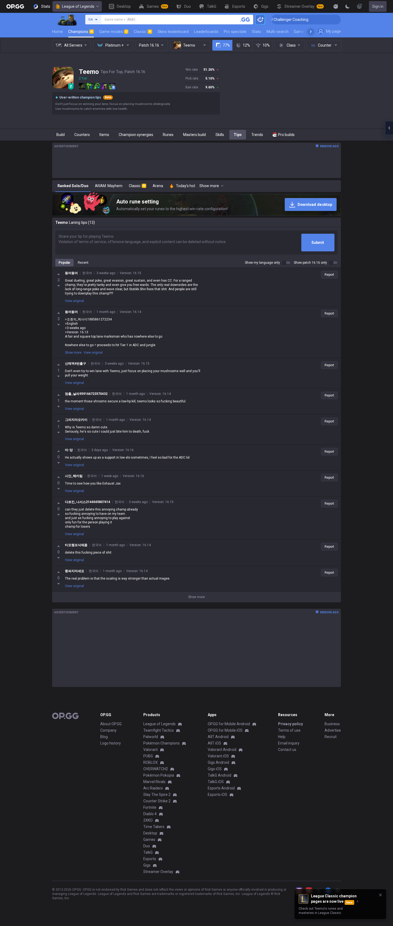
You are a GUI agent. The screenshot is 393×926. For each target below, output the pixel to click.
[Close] (380, 895)
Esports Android (221, 788)
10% (266, 45)
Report (329, 275)
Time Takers (153, 827)
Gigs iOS (215, 769)
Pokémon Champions (161, 743)
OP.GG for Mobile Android (229, 724)
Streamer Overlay (158, 872)
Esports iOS (217, 794)
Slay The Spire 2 (157, 794)
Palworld (150, 737)
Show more (73, 352)
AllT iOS (214, 743)
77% (226, 45)
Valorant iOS (218, 756)
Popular (64, 262)
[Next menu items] (310, 31)
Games (149, 839)
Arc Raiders (153, 788)
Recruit (331, 737)
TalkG (148, 852)
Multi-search (277, 31)
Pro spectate (235, 31)
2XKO (148, 820)
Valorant (150, 749)
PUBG (148, 756)
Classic (142, 31)
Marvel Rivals (154, 782)
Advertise (333, 730)
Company (108, 730)
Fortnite (149, 807)
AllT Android (218, 737)
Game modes (113, 31)
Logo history (110, 743)
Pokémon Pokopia (158, 775)
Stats (256, 31)
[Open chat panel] (389, 128)
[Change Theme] (347, 6)
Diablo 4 (150, 814)
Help (282, 737)
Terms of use (289, 730)
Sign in (377, 6)
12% (246, 45)
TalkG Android (219, 775)
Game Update (306, 31)
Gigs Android (218, 762)
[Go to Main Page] (15, 6)
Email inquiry (288, 743)
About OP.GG (111, 724)
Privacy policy (290, 724)
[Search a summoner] (245, 19)
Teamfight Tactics (158, 730)
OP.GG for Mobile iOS (225, 730)
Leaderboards (206, 31)
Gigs (147, 865)
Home (57, 31)
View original (74, 301)
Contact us (287, 749)
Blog (104, 737)
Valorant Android (222, 749)
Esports (149, 859)
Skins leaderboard (173, 31)
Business (332, 724)
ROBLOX (150, 762)
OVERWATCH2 (155, 769)
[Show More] (335, 6)
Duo (146, 846)
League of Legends (78, 6)
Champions (80, 31)
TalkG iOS (216, 782)
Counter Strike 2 (157, 801)
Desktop (150, 833)
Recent (83, 262)
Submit (317, 242)
